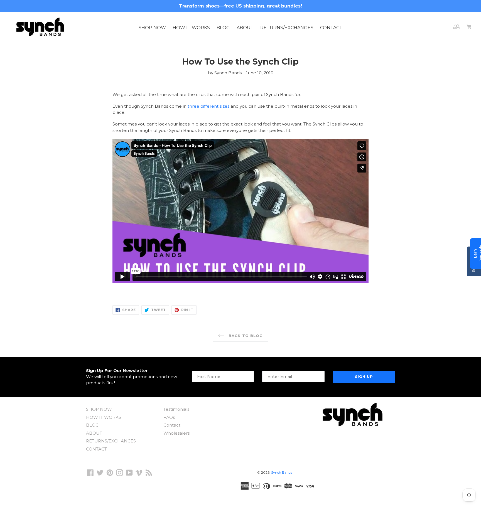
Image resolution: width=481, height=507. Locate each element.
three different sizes (208, 106)
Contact (171, 425)
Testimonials (176, 409)
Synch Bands (281, 472)
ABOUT (245, 27)
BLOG (223, 27)
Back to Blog (245, 335)
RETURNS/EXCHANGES (286, 27)
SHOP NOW (152, 27)
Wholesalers (176, 433)
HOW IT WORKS (191, 27)
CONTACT (331, 27)
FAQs (169, 417)
